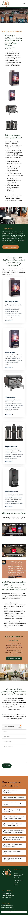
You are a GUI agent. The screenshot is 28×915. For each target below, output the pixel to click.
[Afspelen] (5, 533)
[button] (24, 4)
